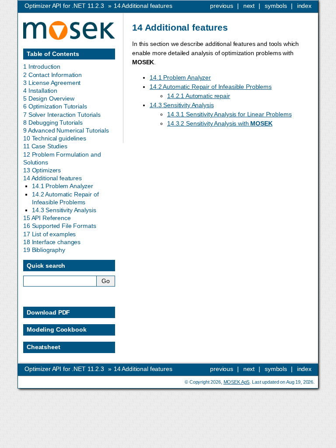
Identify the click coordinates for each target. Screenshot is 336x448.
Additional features (143, 5)
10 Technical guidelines (54, 138)
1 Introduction (41, 66)
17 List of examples (49, 234)
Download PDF (48, 312)
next (249, 5)
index (304, 5)
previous (221, 5)
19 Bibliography (44, 249)
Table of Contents (53, 53)
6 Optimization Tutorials (55, 106)
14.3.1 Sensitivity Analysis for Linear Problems (229, 114)
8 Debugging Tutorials (53, 122)
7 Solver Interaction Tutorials (62, 114)
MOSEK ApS (237, 382)
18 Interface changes (51, 241)
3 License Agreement (51, 82)
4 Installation (40, 90)
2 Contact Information (52, 74)
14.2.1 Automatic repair (198, 95)
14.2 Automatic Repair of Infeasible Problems (211, 86)
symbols (276, 5)
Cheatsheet (43, 346)
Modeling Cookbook (57, 329)
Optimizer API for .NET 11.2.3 (64, 5)
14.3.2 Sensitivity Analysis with (220, 123)
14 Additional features (52, 178)
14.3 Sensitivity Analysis (182, 105)
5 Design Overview (48, 98)
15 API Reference (47, 217)
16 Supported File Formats (59, 225)
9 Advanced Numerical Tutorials (66, 130)
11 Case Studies (45, 146)
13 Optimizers (42, 170)
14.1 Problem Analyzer (180, 77)
